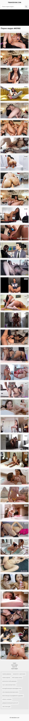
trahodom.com (14, 2)
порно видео (14, 665)
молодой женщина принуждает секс (11, 688)
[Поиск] (26, 6)
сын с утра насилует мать (9, 685)
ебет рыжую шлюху (17, 678)
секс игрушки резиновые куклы (10, 692)
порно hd (14, 667)
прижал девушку (6, 674)
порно (14, 663)
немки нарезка (6, 678)
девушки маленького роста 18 (10, 703)
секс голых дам (6, 706)
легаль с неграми (6, 699)
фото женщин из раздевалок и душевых (12, 696)
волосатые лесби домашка (9, 681)
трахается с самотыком (19, 674)
